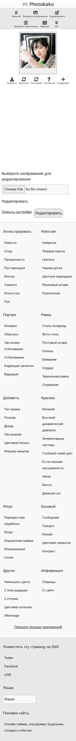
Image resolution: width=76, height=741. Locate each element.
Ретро (8, 532)
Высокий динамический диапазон (52, 424)
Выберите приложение (26, 26)
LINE (7, 674)
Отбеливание (14, 357)
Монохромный (14, 549)
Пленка (47, 351)
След (8, 251)
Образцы (44, 26)
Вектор (9, 276)
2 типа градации (15, 590)
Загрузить (12, 83)
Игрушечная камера (18, 540)
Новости (10, 242)
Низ (56, 26)
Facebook (11, 666)
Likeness (48, 259)
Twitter (8, 658)
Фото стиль (50, 334)
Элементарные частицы (53, 442)
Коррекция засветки (18, 366)
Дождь (9, 426)
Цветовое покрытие (56, 542)
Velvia (46, 476)
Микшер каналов (16, 451)
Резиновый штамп (55, 285)
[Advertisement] (38, 127)
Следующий (63, 83)
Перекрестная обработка (14, 521)
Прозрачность (14, 259)
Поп (7, 301)
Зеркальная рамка (55, 376)
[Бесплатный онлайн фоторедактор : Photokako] (38, 6)
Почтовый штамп (54, 342)
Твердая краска (53, 251)
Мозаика (10, 326)
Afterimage (11, 615)
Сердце (47, 368)
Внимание (49, 359)
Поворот (48, 526)
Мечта (47, 485)
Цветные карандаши (57, 276)
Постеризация (14, 268)
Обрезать (11, 334)
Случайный (49, 83)
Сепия (8, 557)
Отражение (50, 384)
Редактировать (57, 16)
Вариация (11, 374)
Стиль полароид (54, 326)
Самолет (10, 285)
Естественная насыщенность (53, 465)
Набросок (49, 242)
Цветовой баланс (17, 443)
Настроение (13, 434)
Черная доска (52, 268)
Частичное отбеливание (13, 346)
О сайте (48, 590)
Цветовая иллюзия (18, 607)
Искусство (12, 293)
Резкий (47, 534)
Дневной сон (51, 493)
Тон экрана (12, 409)
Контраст (49, 551)
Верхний (16, 16)
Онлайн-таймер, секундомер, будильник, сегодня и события (34, 727)
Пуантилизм (51, 293)
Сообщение (50, 517)
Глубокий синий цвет (57, 453)
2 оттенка (11, 598)
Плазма (9, 417)
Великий (48, 409)
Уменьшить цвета (17, 582)
